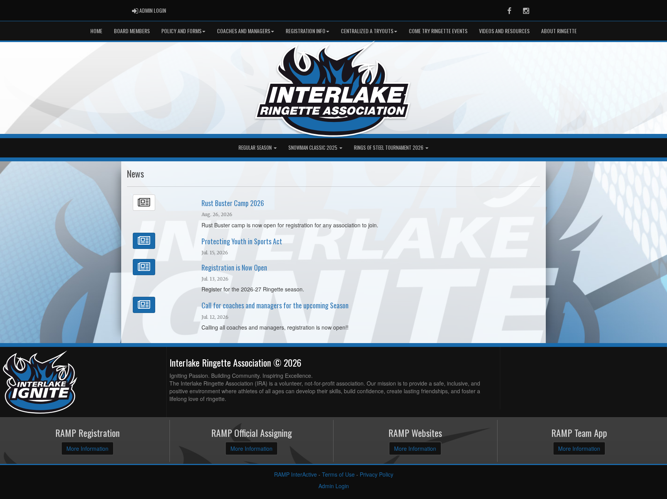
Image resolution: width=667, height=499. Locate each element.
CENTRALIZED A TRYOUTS (367, 31)
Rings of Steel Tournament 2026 (389, 147)
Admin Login (333, 486)
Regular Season (256, 147)
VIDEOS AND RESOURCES (504, 31)
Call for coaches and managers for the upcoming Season (275, 305)
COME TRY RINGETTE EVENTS (438, 31)
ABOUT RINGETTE (559, 31)
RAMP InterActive (295, 474)
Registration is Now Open (234, 267)
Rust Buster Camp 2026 (232, 203)
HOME (96, 31)
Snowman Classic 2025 (313, 147)
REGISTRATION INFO (305, 31)
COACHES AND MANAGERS (243, 31)
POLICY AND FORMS (181, 31)
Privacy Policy (376, 474)
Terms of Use (338, 474)
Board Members (132, 31)
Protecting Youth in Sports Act (241, 241)
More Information (87, 448)
